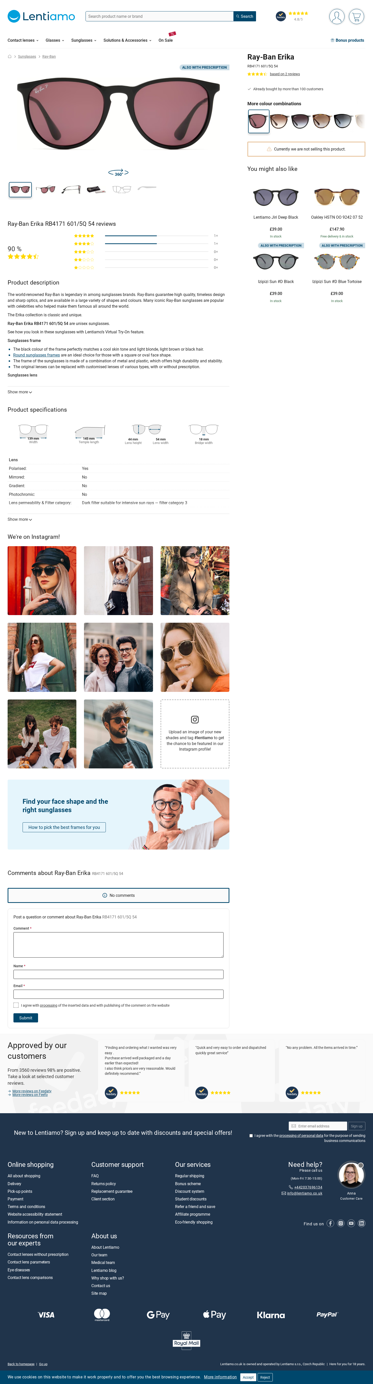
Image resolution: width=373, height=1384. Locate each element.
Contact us (100, 1285)
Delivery (14, 1183)
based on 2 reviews (285, 73)
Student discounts (191, 1199)
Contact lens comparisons (30, 1277)
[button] (20, 189)
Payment (15, 1199)
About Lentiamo (105, 1247)
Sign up (357, 1126)
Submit (25, 1018)
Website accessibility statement (35, 1214)
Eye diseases (19, 1270)
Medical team (103, 1263)
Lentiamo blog (103, 1270)
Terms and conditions (26, 1206)
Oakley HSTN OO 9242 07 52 (337, 217)
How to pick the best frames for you (64, 827)
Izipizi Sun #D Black (276, 281)
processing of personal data (301, 1135)
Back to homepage (21, 1364)
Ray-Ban (49, 56)
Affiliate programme (192, 1214)
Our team (99, 1255)
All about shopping (24, 1176)
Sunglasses (27, 56)
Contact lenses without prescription (38, 1254)
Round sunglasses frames (36, 355)
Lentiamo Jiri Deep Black (275, 217)
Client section (103, 1199)
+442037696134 (308, 1187)
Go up (43, 1364)
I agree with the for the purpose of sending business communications (310, 1138)
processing (48, 1005)
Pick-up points (20, 1191)
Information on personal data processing (43, 1222)
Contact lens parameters (29, 1262)
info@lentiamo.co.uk (304, 1193)
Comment (22, 928)
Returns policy (103, 1183)
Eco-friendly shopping (194, 1222)
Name (19, 965)
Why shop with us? (107, 1278)
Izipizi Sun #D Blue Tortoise (337, 281)
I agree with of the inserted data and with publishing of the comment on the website (94, 1005)
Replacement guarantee (111, 1191)
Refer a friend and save (195, 1206)
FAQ (94, 1176)
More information (220, 1377)
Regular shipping (189, 1176)
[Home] (10, 56)
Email (19, 985)
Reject (265, 1377)
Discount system (189, 1191)
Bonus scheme (188, 1183)
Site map (99, 1293)
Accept (248, 1377)
